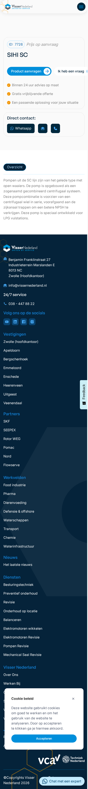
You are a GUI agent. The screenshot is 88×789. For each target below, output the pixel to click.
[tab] (14, 167)
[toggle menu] (81, 7)
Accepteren (44, 738)
